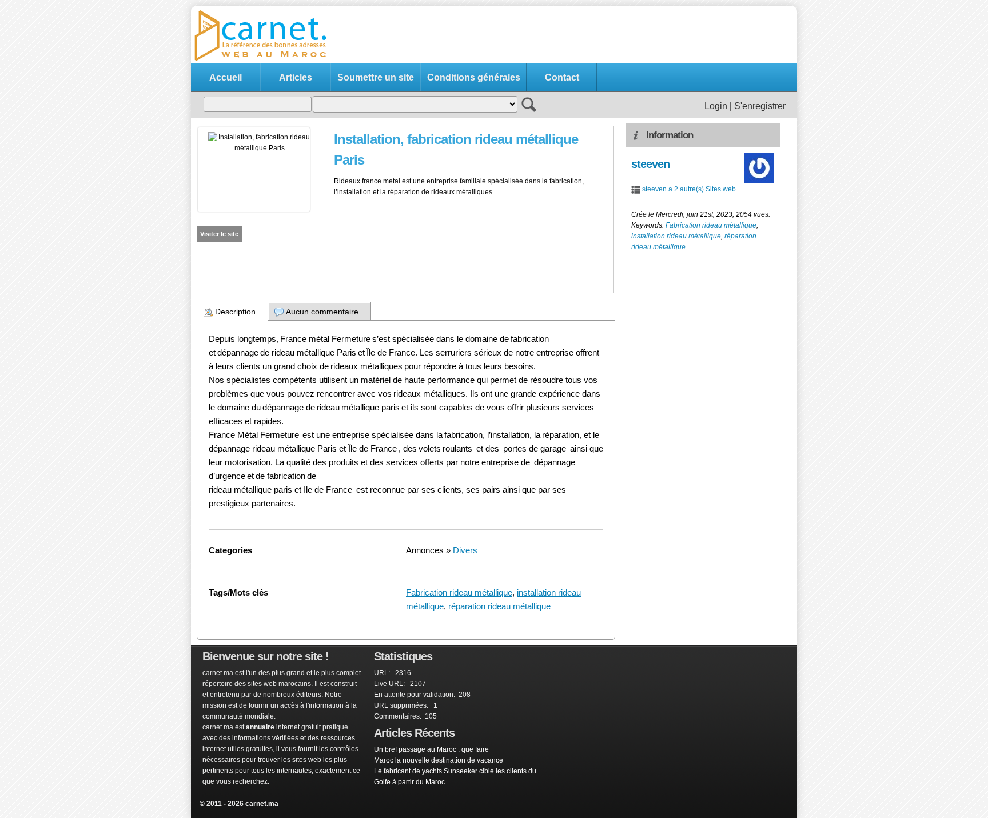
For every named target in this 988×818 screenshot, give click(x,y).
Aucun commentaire (322, 311)
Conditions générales (473, 77)
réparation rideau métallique (499, 606)
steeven (650, 164)
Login (715, 106)
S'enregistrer (760, 106)
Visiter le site (219, 233)
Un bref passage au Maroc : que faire (431, 749)
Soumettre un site (375, 77)
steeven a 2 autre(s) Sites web (689, 189)
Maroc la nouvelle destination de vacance (438, 760)
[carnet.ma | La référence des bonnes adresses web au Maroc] (265, 60)
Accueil (225, 77)
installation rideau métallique (676, 236)
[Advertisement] (583, 35)
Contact (562, 77)
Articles (295, 77)
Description (235, 311)
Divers (465, 550)
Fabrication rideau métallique (459, 592)
